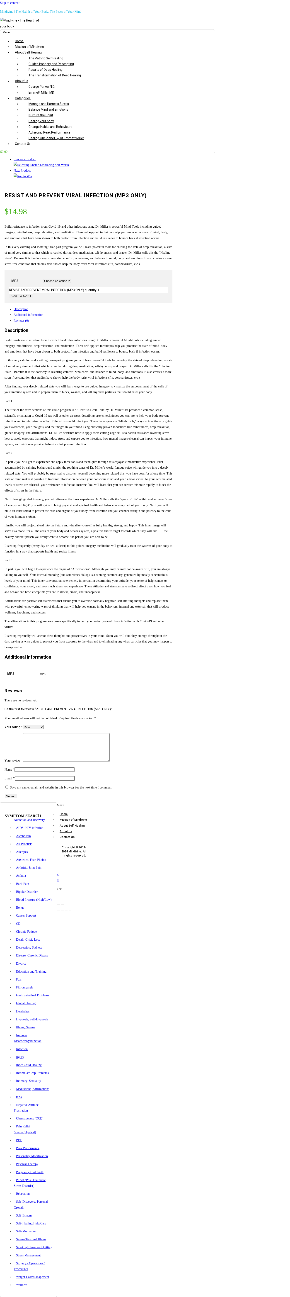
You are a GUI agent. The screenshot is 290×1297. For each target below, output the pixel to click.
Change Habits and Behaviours (50, 127)
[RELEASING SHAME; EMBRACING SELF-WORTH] (41, 165)
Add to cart (21, 295)
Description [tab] (21, 309)
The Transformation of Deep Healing (55, 75)
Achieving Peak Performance (49, 132)
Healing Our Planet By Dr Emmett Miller (56, 138)
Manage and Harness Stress (49, 104)
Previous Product (25, 159)
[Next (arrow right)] (62, 904)
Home (19, 41)
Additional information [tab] (28, 314)
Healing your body (41, 121)
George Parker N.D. (42, 86)
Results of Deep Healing (46, 69)
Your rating (14, 727)
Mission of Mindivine (29, 47)
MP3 (14, 281)
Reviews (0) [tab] (21, 320)
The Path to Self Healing (46, 58)
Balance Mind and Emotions (48, 109)
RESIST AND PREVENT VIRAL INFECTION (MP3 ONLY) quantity (53, 290)
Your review (14, 760)
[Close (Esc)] (70, 898)
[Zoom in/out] (58, 898)
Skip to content (9, 3)
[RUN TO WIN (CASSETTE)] (23, 176)
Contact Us (23, 144)
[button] (95, 32)
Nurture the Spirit (41, 115)
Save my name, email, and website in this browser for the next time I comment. (61, 787)
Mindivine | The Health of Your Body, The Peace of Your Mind (40, 11)
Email (10, 778)
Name (9, 769)
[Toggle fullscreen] (62, 898)
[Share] (66, 898)
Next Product (22, 170)
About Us (21, 81)
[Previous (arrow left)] (58, 904)
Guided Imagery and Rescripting (51, 64)
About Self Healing (28, 52)
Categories (23, 98)
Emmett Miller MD (41, 92)
